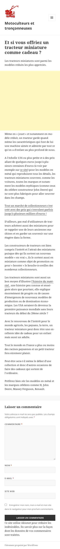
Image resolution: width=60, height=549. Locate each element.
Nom (8, 465)
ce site (24, 169)
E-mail (9, 478)
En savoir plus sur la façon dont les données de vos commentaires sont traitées (29, 530)
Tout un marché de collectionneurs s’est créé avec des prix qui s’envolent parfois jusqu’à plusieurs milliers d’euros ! (29, 209)
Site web (10, 491)
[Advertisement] (30, 101)
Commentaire (13, 424)
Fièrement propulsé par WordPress (21, 545)
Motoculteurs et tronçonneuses (19, 26)
